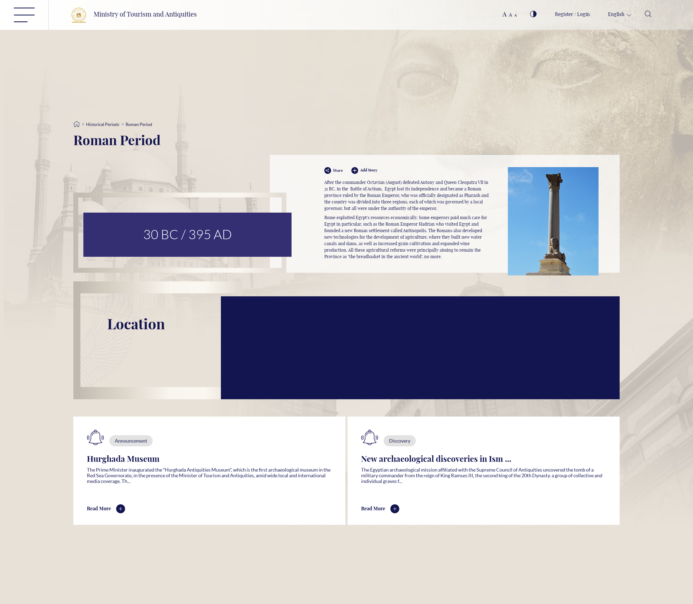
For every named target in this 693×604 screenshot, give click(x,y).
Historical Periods (102, 124)
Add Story (368, 170)
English (617, 14)
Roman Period (139, 124)
